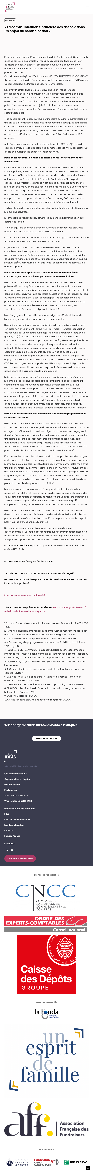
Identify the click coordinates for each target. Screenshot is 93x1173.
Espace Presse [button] (12, 835)
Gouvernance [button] (12, 784)
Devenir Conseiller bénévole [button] (19, 808)
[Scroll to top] (88, 1167)
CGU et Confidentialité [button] (17, 819)
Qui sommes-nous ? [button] (15, 773)
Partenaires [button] (10, 790)
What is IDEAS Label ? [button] (16, 795)
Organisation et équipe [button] (17, 779)
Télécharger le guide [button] (46, 738)
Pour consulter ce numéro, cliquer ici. (24, 595)
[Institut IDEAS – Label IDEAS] (10, 7)
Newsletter (9, 844)
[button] (87, 7)
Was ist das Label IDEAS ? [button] (18, 800)
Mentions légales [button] (13, 825)
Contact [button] (9, 830)
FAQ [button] (6, 814)
